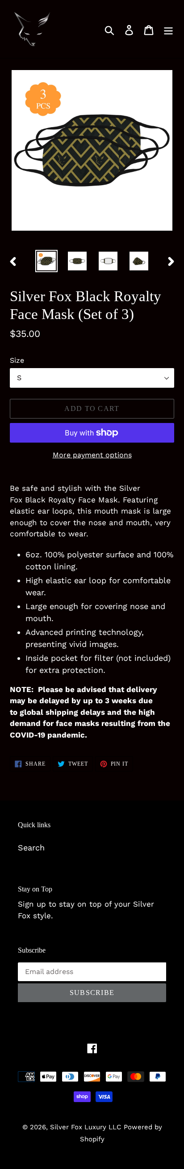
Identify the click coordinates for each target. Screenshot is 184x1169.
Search (31, 847)
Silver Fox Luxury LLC (85, 1127)
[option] (46, 261)
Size (17, 360)
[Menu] (168, 29)
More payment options (92, 455)
